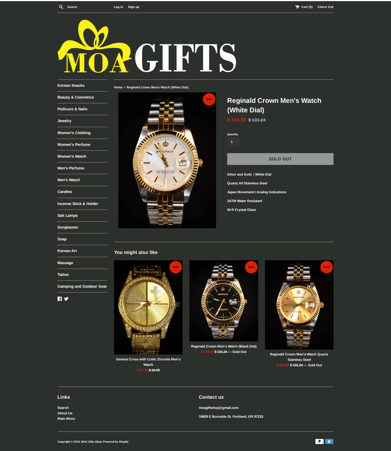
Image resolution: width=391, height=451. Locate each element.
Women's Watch (71, 156)
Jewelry (64, 121)
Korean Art (67, 251)
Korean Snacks (70, 85)
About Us (64, 413)
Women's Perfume (73, 144)
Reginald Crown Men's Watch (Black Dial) (224, 346)
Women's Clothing (74, 133)
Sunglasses (67, 227)
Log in (118, 7)
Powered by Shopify (116, 441)
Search (63, 408)
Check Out (326, 7)
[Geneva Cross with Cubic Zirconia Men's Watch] (148, 307)
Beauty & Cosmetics (75, 97)
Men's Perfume (70, 168)
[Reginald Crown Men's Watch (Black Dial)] (223, 300)
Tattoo (63, 275)
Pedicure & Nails (72, 109)
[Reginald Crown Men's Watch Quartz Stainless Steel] (299, 305)
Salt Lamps (67, 215)
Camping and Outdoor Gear (82, 286)
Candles (64, 192)
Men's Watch (68, 180)
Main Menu (66, 418)
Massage (65, 263)
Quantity (232, 134)
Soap (62, 239)
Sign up (133, 7)
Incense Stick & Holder (77, 204)
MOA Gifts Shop (91, 441)
